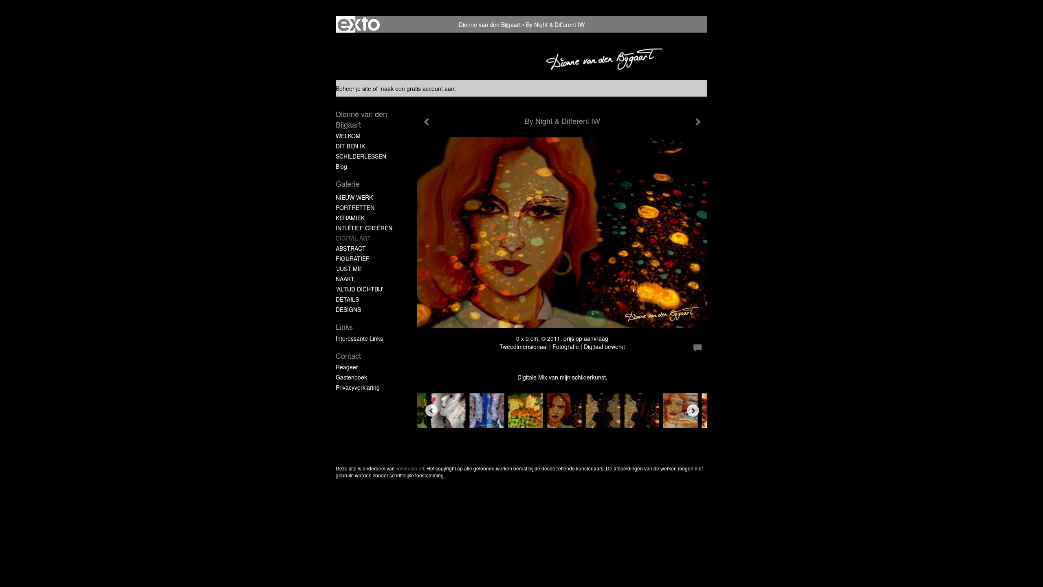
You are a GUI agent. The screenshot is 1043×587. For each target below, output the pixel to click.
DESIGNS (348, 309)
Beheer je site (353, 88)
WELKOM (348, 136)
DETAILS (347, 299)
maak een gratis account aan (416, 88)
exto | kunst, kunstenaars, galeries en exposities (359, 24)
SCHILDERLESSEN (361, 156)
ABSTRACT (351, 248)
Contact (348, 356)
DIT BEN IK (350, 146)
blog (341, 166)
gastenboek (351, 377)
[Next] (693, 410)
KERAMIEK (350, 218)
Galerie (347, 184)
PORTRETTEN (355, 207)
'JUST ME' (349, 269)
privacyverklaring (358, 387)
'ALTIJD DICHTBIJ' (359, 289)
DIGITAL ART (353, 238)
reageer (347, 367)
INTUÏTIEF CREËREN (364, 228)
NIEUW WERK (354, 197)
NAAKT (345, 279)
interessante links (359, 338)
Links (344, 327)
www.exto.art (410, 468)
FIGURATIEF (353, 258)
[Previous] (431, 410)
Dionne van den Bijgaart (490, 24)
